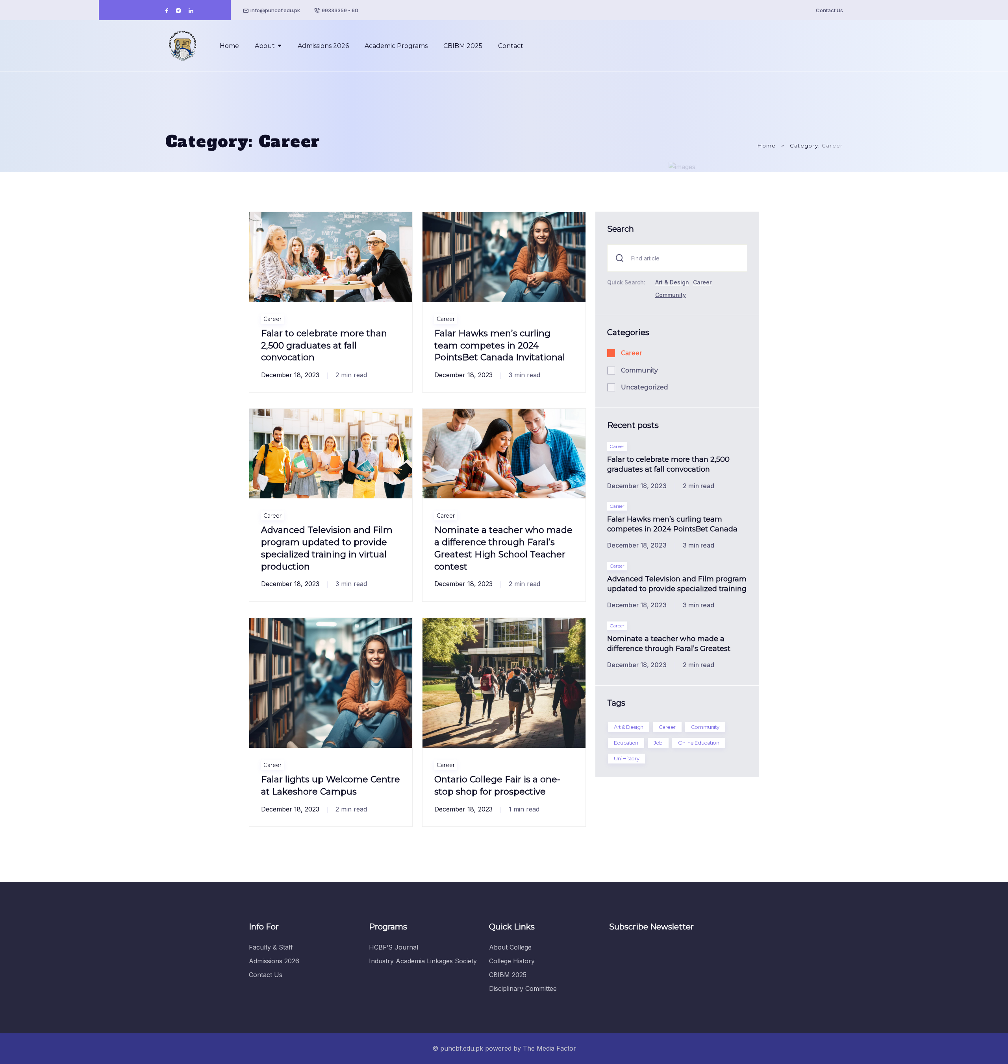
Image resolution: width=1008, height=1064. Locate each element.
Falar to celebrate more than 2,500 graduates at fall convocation (324, 345)
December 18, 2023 (290, 375)
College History (512, 961)
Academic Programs (396, 46)
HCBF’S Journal (393, 947)
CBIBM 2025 (462, 46)
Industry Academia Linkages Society (423, 961)
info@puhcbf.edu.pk (275, 10)
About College (510, 947)
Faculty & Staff (271, 947)
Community (670, 294)
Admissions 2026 (323, 46)
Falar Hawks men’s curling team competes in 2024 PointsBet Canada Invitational (499, 345)
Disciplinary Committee (523, 988)
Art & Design (672, 282)
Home (229, 46)
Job (658, 742)
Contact (510, 46)
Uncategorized (644, 387)
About (265, 46)
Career (272, 319)
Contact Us (829, 10)
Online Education (698, 742)
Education (626, 742)
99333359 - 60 (340, 10)
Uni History (626, 758)
